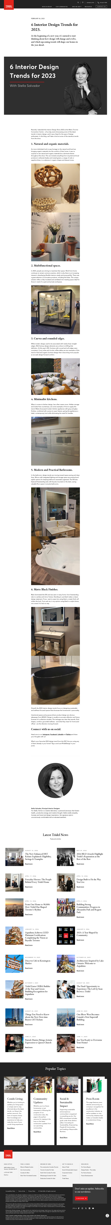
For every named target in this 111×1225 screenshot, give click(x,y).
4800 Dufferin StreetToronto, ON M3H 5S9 (10, 1168)
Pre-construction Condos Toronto (49, 1167)
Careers (64, 1175)
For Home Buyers (86, 1167)
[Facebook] (79, 1208)
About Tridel (65, 1167)
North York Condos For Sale (48, 1172)
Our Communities (25, 1170)
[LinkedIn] (89, 1208)
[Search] (78, 2)
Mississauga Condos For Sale (48, 1175)
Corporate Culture (67, 1172)
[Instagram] (82, 1208)
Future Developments (87, 1175)
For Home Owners (86, 1172)
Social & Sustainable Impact (69, 1170)
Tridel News (65, 1178)
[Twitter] (86, 1208)
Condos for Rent (24, 1172)
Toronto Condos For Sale (47, 1170)
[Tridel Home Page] (7, 4)
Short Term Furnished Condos (28, 1175)
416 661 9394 (8, 1172)
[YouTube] (93, 1208)
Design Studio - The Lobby (88, 1170)
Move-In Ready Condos (26, 1167)
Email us (6, 1175)
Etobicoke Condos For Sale (47, 1178)
